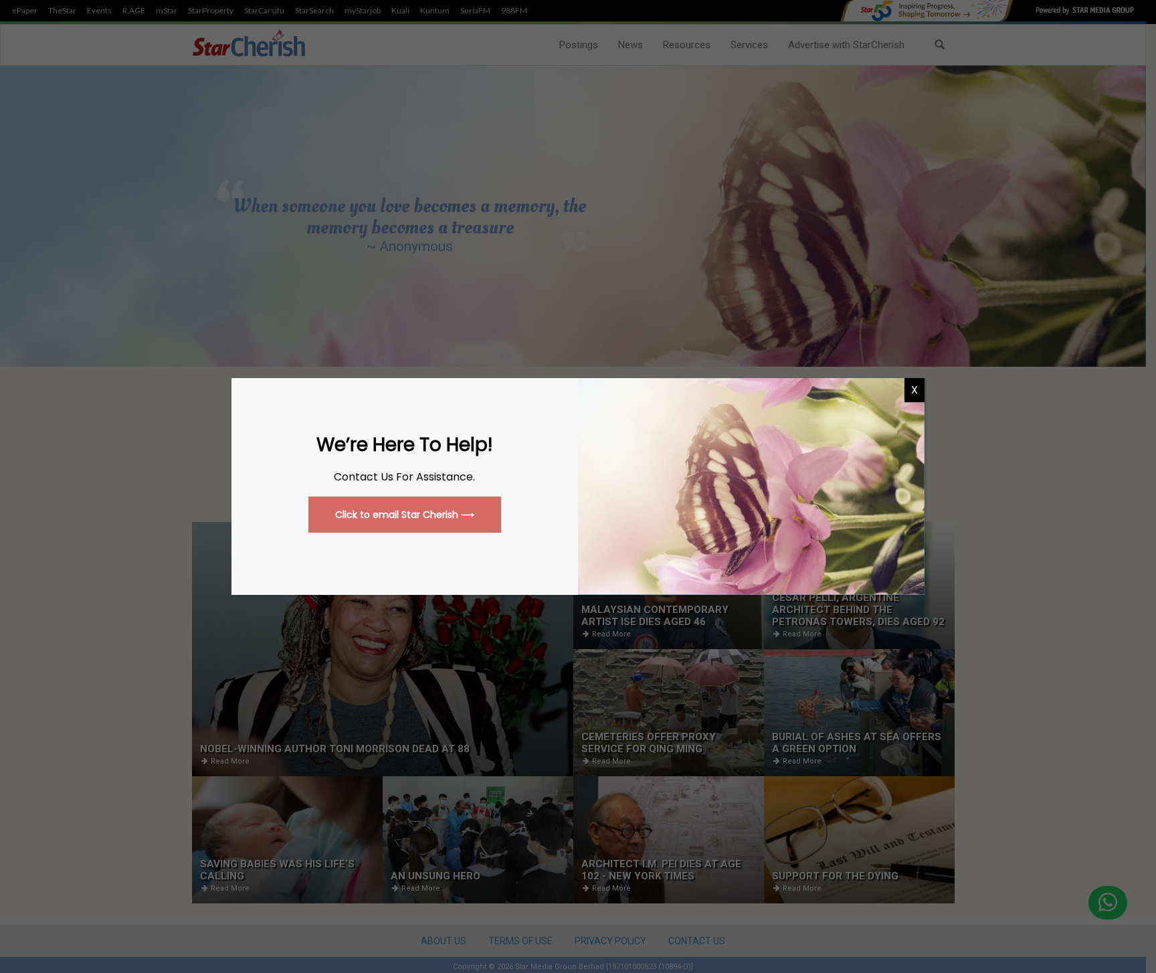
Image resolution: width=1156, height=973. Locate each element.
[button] (404, 515)
